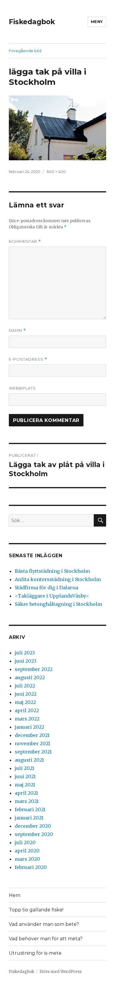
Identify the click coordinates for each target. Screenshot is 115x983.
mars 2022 (27, 719)
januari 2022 (29, 727)
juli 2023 (25, 653)
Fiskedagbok (32, 22)
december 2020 (33, 826)
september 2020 (34, 834)
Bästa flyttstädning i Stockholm (52, 571)
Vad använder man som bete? (44, 924)
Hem (14, 895)
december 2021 (32, 735)
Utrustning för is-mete (35, 953)
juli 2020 (25, 842)
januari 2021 (29, 818)
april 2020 (27, 851)
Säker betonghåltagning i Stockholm (58, 604)
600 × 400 (56, 171)
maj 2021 (25, 785)
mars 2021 (27, 801)
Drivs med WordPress (61, 971)
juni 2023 (25, 661)
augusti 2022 (30, 677)
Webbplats (22, 388)
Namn (17, 330)
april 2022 (27, 710)
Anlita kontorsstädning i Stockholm (58, 579)
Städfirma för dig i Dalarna (46, 588)
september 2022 (33, 669)
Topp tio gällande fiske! (36, 910)
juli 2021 (24, 768)
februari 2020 (31, 867)
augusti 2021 (29, 760)
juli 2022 (25, 686)
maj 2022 (25, 702)
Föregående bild (25, 50)
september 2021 (33, 752)
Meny (97, 21)
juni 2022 (26, 694)
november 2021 (32, 743)
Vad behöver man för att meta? (46, 938)
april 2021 (26, 793)
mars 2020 (27, 859)
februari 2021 (30, 809)
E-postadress (28, 359)
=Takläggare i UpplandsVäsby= (52, 596)
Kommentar (25, 241)
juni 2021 (25, 776)
